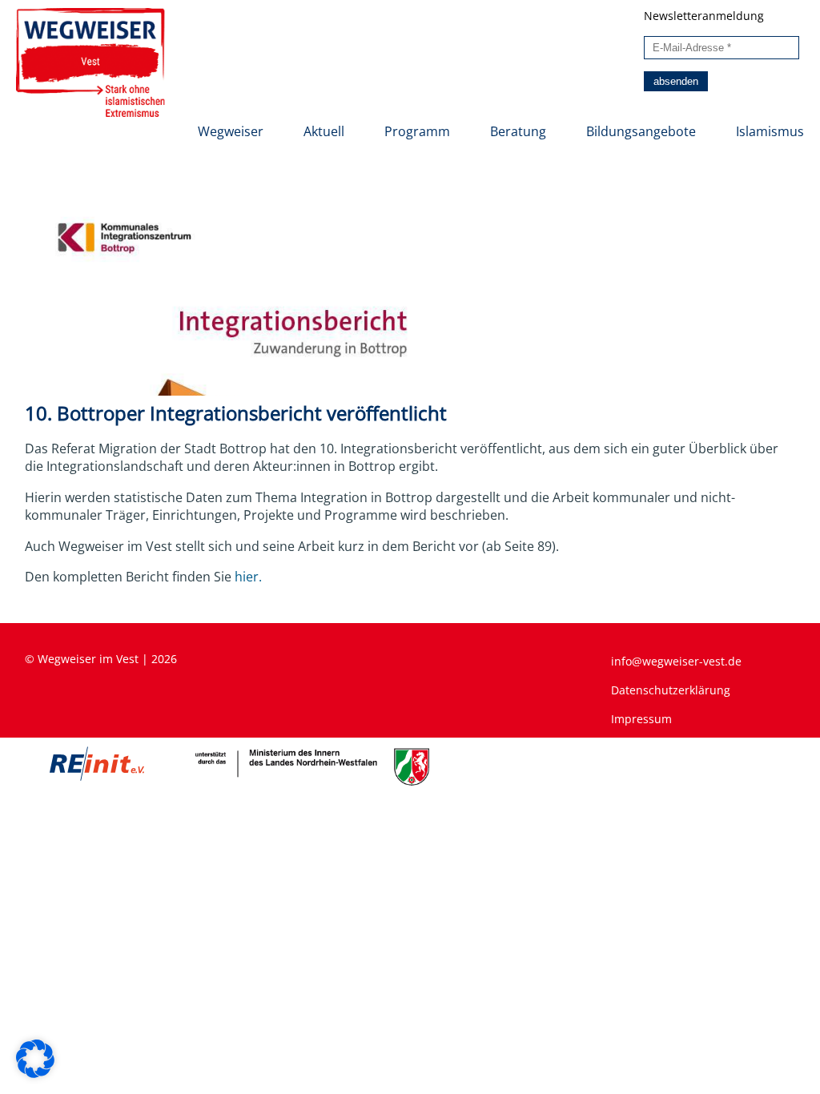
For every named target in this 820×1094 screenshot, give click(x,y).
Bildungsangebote (641, 131)
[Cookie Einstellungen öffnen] (35, 1073)
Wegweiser (230, 131)
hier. (248, 576)
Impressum (641, 718)
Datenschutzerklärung (670, 690)
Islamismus (770, 131)
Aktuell (323, 131)
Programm (417, 131)
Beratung (518, 131)
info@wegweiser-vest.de (676, 661)
